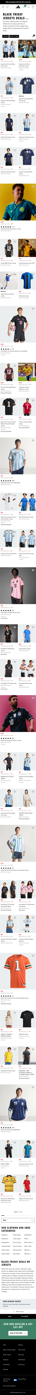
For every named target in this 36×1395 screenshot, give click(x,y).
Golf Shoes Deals (16, 1254)
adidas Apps (21, 1359)
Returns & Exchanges (9, 1350)
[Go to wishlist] (7, 7)
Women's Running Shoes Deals (29, 1254)
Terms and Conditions (9, 1386)
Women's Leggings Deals (27, 1250)
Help (4, 1345)
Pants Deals (17, 1235)
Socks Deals (5, 1250)
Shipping (5, 1359)
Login (9, 1316)
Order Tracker (7, 1354)
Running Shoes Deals (18, 1250)
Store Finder (21, 1350)
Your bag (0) (24, 1316)
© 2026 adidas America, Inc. (18, 1392)
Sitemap (5, 1369)
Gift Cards (21, 1354)
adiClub (20, 1345)
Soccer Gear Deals (17, 1243)
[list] (15, 36)
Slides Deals (5, 1254)
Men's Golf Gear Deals (28, 1246)
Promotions (6, 1364)
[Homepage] (18, 7)
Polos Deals (17, 1239)
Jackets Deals (5, 1246)
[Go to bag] (33, 7)
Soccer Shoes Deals (17, 1246)
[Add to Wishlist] (14, 43)
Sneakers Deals (4, 1235)
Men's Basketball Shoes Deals (28, 1239)
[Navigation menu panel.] (3, 7)
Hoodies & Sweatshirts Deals (5, 1239)
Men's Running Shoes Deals (29, 1243)
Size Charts (21, 1364)
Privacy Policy (22, 1379)
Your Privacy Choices (6, 1380)
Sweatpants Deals (5, 1243)
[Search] (28, 7)
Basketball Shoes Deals (28, 1235)
